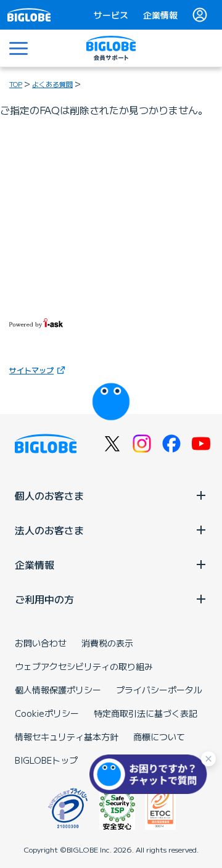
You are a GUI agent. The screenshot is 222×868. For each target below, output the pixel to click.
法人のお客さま (49, 530)
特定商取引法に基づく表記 (145, 713)
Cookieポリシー (47, 713)
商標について (159, 736)
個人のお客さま (49, 495)
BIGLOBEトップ (46, 760)
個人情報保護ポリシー (58, 690)
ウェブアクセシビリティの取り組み (84, 666)
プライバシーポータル (159, 690)
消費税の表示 (107, 643)
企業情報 (160, 15)
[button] (151, 774)
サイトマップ (31, 370)
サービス (111, 15)
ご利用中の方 (44, 599)
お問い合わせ (41, 643)
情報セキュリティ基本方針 (66, 736)
